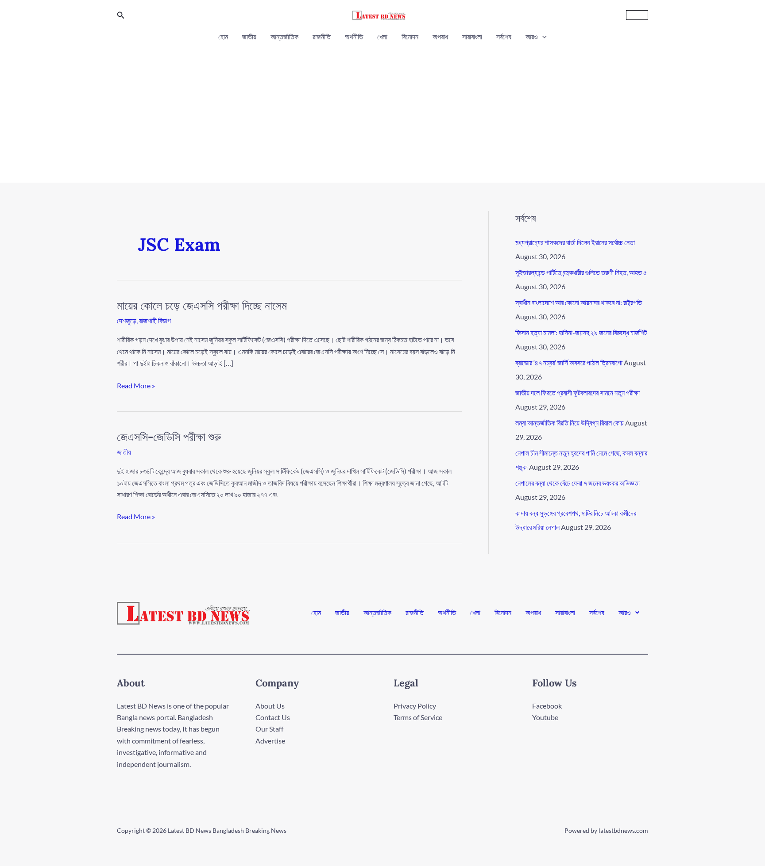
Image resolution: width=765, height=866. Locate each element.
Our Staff (269, 728)
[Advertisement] (382, 110)
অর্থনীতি (354, 36)
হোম (223, 36)
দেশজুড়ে (126, 320)
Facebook (547, 705)
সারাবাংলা (472, 36)
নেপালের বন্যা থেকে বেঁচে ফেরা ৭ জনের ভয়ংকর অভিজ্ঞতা (577, 483)
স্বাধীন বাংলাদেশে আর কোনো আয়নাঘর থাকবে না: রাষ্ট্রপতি (578, 302)
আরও (531, 36)
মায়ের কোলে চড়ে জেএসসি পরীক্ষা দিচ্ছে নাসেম (202, 305)
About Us (270, 705)
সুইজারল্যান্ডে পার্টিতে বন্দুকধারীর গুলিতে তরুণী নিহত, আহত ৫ (581, 272)
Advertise (270, 740)
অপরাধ (440, 36)
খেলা (382, 36)
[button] (121, 15)
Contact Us (272, 717)
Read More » (136, 385)
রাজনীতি (322, 36)
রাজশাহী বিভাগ (155, 320)
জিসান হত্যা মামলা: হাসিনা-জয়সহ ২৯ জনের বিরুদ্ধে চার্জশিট (581, 332)
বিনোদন (410, 36)
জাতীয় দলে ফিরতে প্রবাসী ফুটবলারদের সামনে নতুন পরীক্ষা (577, 392)
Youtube (545, 717)
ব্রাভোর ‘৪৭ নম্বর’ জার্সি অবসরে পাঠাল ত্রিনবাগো (568, 362)
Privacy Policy (415, 705)
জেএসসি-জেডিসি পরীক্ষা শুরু (169, 436)
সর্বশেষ (503, 36)
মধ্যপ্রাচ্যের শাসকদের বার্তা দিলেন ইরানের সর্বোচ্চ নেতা (575, 242)
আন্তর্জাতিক (284, 36)
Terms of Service (418, 717)
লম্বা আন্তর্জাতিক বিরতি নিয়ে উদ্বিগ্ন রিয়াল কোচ (569, 422)
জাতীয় (249, 36)
